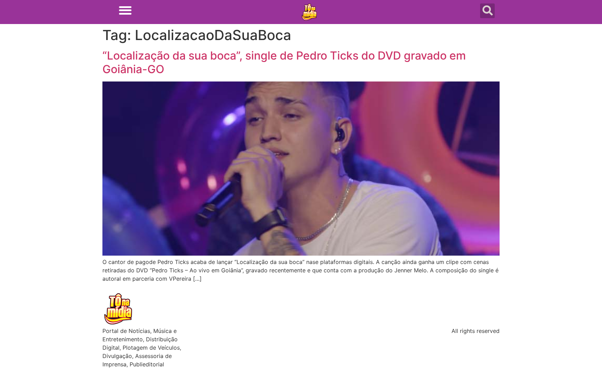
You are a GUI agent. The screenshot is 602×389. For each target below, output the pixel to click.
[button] (125, 10)
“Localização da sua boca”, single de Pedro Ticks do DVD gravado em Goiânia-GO (284, 62)
